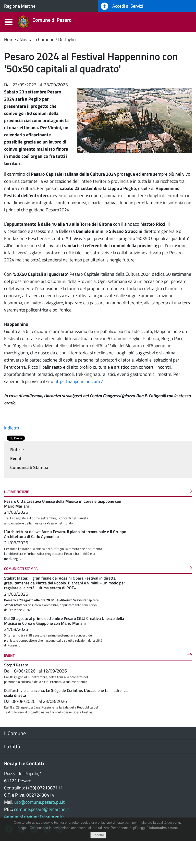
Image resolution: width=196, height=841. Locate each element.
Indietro (11, 427)
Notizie (17, 449)
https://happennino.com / (79, 381)
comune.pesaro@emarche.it (41, 809)
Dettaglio (67, 39)
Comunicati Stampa (29, 467)
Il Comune (15, 733)
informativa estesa (163, 828)
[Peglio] (134, 120)
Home (10, 39)
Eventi (16, 458)
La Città (12, 746)
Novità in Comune (37, 39)
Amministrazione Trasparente (34, 816)
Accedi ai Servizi (127, 6)
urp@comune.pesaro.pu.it (39, 802)
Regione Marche (19, 6)
